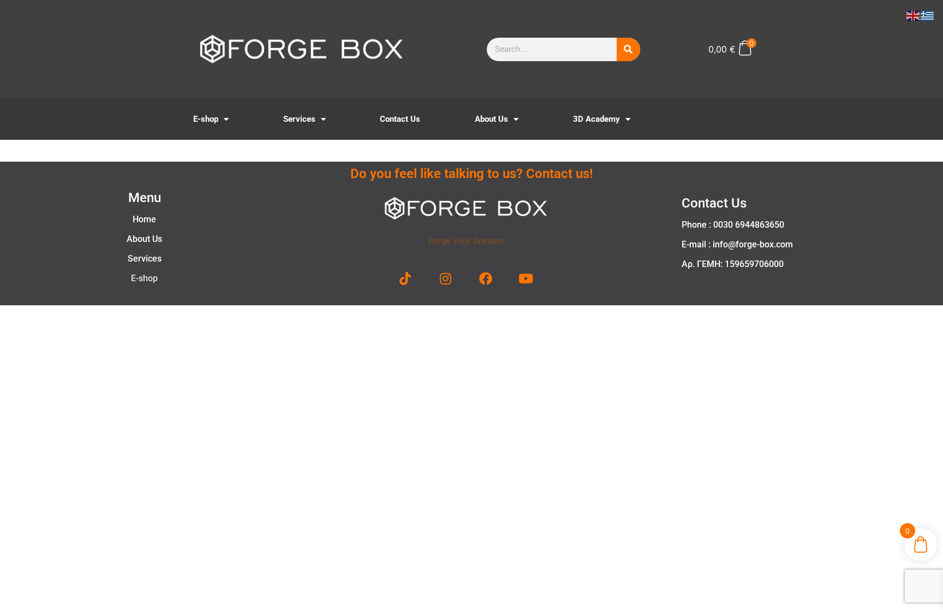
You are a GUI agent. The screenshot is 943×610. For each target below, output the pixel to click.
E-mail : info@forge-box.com (737, 244)
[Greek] (928, 14)
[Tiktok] (405, 278)
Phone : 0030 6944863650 (733, 225)
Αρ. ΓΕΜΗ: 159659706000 (733, 264)
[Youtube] (526, 278)
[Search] (628, 49)
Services (299, 119)
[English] (913, 14)
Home (144, 219)
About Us (491, 119)
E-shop (205, 119)
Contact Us (400, 119)
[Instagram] (446, 278)
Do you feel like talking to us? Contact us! (471, 173)
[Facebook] (486, 278)
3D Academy (596, 119)
